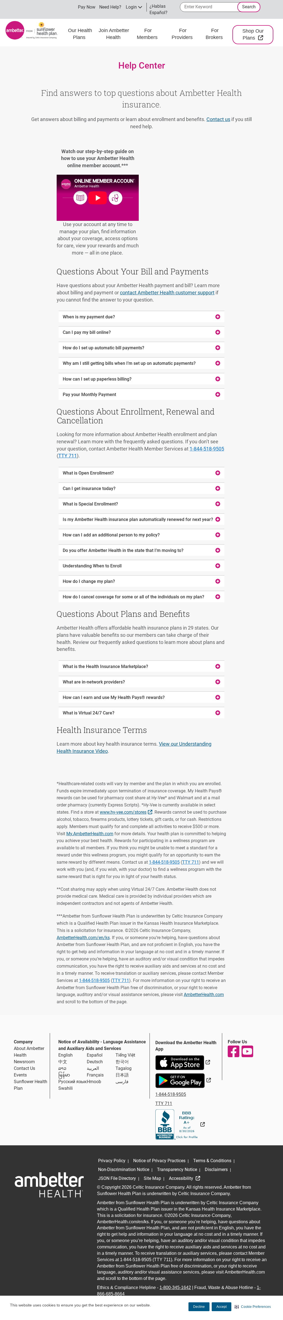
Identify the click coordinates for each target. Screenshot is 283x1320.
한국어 (122, 1061)
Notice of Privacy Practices (159, 1160)
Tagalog (124, 1068)
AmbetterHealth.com (204, 994)
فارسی (122, 1081)
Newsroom (24, 1061)
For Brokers (215, 34)
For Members (148, 34)
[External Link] (180, 1124)
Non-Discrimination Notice (123, 1169)
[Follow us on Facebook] (233, 1051)
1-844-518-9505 (207, 449)
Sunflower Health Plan (30, 1085)
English (65, 1055)
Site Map (152, 1178)
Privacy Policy (111, 1160)
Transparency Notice (177, 1169)
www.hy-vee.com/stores (127, 811)
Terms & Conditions (212, 1160)
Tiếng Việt (125, 1055)
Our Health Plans (80, 34)
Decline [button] (199, 1307)
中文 (62, 1061)
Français (95, 1075)
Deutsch (95, 1061)
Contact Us (24, 1068)
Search (249, 6)
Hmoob (94, 1081)
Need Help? (110, 7)
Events (20, 1075)
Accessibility (181, 1178)
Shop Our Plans (257, 34)
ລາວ (62, 1068)
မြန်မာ (64, 1075)
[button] (253, 1306)
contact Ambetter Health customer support (167, 292)
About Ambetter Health (29, 1052)
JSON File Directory (117, 1178)
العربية (93, 1068)
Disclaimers (216, 1169)
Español (95, 1055)
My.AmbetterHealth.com (89, 833)
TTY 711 (67, 456)
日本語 (122, 1075)
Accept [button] (221, 1307)
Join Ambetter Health (114, 34)
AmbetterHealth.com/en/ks (83, 937)
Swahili (65, 1088)
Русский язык (72, 1081)
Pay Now (86, 7)
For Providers (183, 34)
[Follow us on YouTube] (247, 1051)
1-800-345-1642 (175, 1287)
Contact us (218, 119)
